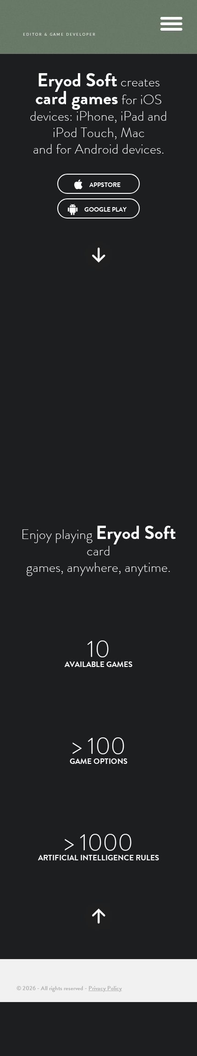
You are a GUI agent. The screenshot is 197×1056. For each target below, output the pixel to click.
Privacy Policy (105, 988)
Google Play (105, 209)
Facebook (163, 980)
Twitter (149, 980)
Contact (178, 980)
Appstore (104, 184)
